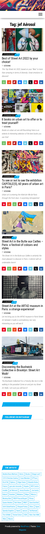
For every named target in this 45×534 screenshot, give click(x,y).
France (5, 486)
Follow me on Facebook (16, 404)
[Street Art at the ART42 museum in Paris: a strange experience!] (22, 287)
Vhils (4, 519)
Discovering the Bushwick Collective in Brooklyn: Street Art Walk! (21, 370)
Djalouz (12, 482)
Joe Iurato (35, 490)
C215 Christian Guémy (10, 478)
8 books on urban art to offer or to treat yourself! (22, 121)
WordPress (25, 526)
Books (28, 474)
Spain (37, 507)
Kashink (12, 494)
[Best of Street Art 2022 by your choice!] (22, 40)
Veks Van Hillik (34, 515)
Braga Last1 (36, 474)
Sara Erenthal (34, 502)
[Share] (20, 82)
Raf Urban (18, 502)
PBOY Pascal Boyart (20, 498)
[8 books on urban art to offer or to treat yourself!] (22, 101)
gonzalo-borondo (15, 486)
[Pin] (36, 82)
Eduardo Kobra (33, 482)
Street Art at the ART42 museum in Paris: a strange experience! (22, 307)
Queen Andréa (7, 502)
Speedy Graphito (8, 511)
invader (5, 490)
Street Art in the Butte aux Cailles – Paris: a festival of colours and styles (22, 245)
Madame (20, 494)
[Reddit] (9, 82)
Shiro (31, 507)
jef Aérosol (13, 490)
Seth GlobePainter (9, 507)
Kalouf (5, 494)
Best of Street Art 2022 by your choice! (20, 60)
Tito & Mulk (7, 515)
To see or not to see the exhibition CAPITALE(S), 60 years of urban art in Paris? (22, 184)
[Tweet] (30, 82)
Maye (27, 494)
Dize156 (5, 482)
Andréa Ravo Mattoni (10, 474)
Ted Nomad (33, 511)
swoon (24, 511)
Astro (21, 474)
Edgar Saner (22, 482)
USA (25, 515)
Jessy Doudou (24, 490)
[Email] (25, 82)
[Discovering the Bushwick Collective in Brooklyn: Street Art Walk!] (22, 348)
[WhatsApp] (4, 82)
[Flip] (14, 82)
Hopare (26, 486)
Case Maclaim (25, 478)
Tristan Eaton (17, 515)
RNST (25, 502)
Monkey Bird (7, 498)
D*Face (34, 478)
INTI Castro (35, 486)
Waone (10, 519)
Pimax (31, 498)
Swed (18, 511)
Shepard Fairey (22, 507)
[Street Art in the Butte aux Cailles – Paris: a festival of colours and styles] (22, 222)
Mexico (33, 494)
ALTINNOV (22, 4)
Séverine (7, 66)
